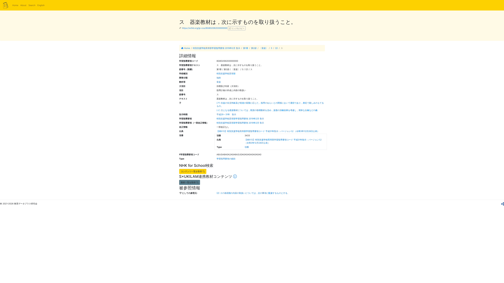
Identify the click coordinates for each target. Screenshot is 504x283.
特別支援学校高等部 (226, 73)
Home (15, 5)
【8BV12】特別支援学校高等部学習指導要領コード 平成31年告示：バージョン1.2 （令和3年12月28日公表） (268, 131)
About (23, 5)
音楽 (219, 82)
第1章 (245, 48)
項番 (247, 147)
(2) (276, 48)
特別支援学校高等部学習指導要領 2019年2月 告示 (216, 48)
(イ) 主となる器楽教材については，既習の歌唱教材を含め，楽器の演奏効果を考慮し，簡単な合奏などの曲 (267, 110)
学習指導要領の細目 (226, 158)
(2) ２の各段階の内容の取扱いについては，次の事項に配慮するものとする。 (253, 193)
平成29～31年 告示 (226, 114)
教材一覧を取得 (188, 182)
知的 (219, 77)
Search (31, 5)
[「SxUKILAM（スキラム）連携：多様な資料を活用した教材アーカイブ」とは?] (235, 176)
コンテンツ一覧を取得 (192, 171)
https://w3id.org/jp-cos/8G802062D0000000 (204, 28)
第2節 (254, 48)
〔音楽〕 (263, 48)
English (40, 5)
